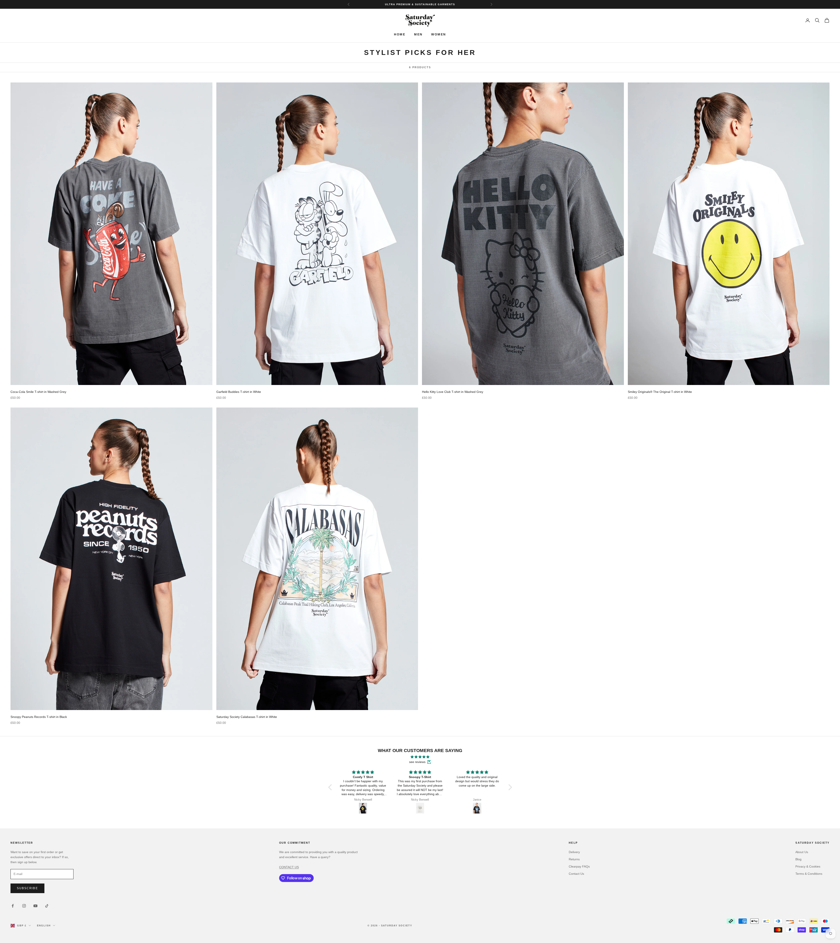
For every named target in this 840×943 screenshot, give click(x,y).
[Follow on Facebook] (12, 906)
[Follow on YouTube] (35, 906)
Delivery (574, 852)
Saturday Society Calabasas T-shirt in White (246, 717)
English (44, 925)
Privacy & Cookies (807, 866)
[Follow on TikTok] (47, 906)
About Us (801, 852)
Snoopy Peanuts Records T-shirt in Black (38, 717)
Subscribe (27, 888)
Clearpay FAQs (579, 866)
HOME (399, 34)
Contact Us (576, 873)
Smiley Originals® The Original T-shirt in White (660, 392)
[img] (420, 756)
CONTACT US (289, 867)
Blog (798, 859)
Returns (574, 859)
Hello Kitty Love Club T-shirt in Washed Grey (452, 392)
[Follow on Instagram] (24, 906)
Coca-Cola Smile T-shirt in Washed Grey (38, 392)
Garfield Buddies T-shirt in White (238, 392)
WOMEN (438, 34)
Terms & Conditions (808, 873)
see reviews (417, 762)
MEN (418, 34)
